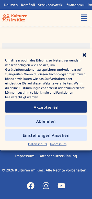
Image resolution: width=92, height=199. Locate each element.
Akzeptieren (46, 106)
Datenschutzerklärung (58, 155)
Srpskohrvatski (50, 4)
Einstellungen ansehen (46, 135)
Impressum (58, 144)
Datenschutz (37, 144)
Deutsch (11, 4)
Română (28, 4)
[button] (84, 55)
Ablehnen (46, 120)
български (75, 4)
